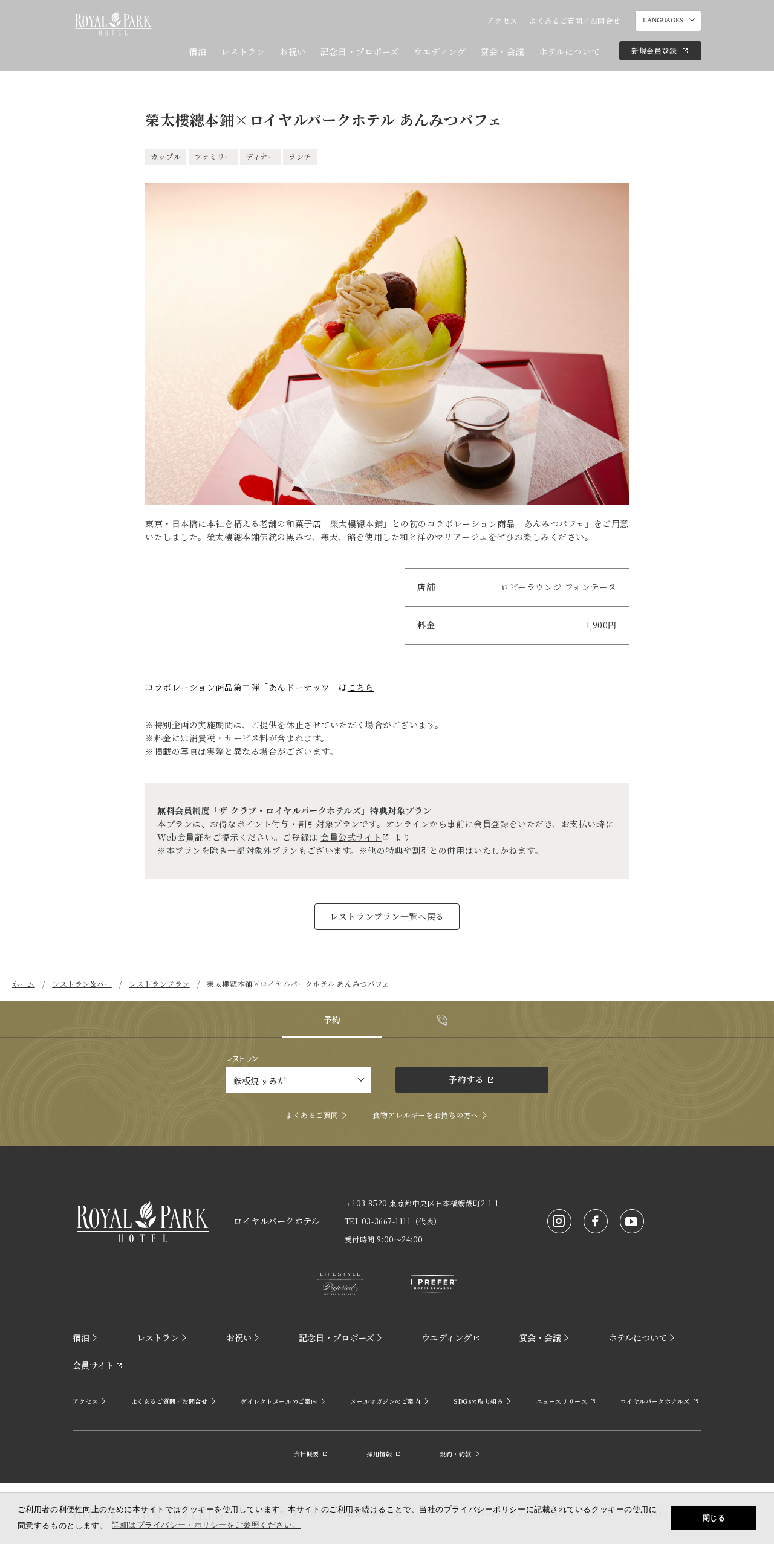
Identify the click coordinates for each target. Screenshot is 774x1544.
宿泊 (197, 51)
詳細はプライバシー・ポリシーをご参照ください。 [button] (206, 1524)
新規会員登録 (654, 50)
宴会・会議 (502, 51)
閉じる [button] (714, 1518)
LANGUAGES (663, 20)
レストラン (243, 51)
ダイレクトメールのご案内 (279, 1401)
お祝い (292, 51)
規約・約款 (456, 1453)
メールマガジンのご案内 (385, 1401)
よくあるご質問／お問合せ (574, 20)
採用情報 (379, 1453)
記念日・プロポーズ (359, 51)
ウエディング (440, 51)
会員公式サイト (351, 837)
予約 (332, 1019)
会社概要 (306, 1453)
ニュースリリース (561, 1401)
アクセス (502, 20)
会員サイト (93, 1365)
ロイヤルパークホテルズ (655, 1401)
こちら (361, 687)
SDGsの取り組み (478, 1401)
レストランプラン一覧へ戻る (387, 916)
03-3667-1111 (386, 1221)
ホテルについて (569, 51)
